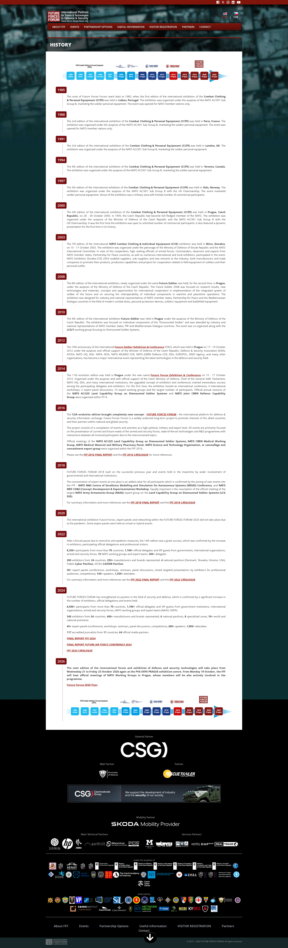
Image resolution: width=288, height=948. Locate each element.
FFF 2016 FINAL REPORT (98, 454)
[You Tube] (238, 2)
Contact (205, 26)
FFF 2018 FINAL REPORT (145, 502)
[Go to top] (275, 937)
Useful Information (130, 26)
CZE (236, 16)
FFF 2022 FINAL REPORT (145, 579)
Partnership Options (98, 26)
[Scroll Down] (150, 937)
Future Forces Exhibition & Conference (175, 375)
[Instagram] (228, 2)
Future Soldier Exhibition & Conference (139, 347)
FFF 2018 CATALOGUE (182, 502)
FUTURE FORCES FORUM (161, 414)
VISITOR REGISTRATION (163, 26)
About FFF (58, 26)
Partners (188, 26)
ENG (225, 16)
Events (74, 26)
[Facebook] (217, 2)
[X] (223, 2)
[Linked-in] (233, 2)
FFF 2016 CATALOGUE (135, 454)
